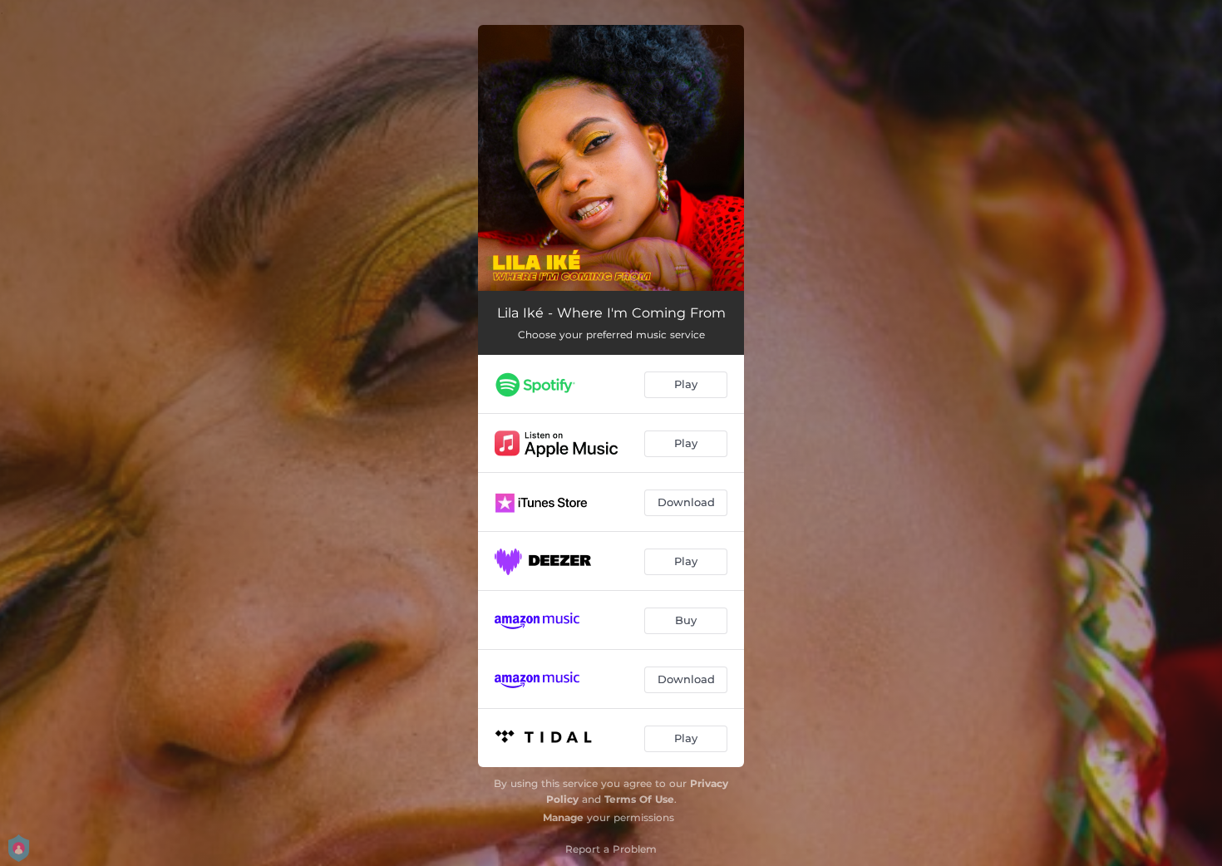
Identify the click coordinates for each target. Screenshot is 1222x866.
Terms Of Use (639, 799)
